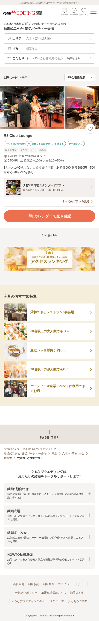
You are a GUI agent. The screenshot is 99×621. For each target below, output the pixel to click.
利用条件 (48, 584)
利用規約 (33, 584)
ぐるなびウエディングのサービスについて (38, 601)
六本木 (8, 458)
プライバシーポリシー (72, 584)
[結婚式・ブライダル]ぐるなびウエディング (30, 449)
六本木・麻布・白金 (73, 453)
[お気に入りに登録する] (90, 129)
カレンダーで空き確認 (52, 216)
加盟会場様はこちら (53, 592)
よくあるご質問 (77, 601)
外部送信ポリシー (26, 592)
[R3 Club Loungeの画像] (49, 107)
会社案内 (18, 584)
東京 (54, 453)
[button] (49, 493)
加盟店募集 (77, 592)
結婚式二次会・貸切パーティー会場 (25, 453)
